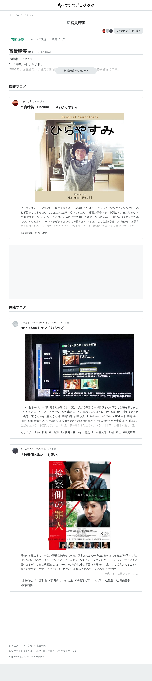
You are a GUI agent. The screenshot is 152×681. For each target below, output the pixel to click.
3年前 (66, 322)
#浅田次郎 (27, 432)
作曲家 (13, 59)
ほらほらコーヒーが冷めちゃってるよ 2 (40, 322)
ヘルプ (37, 651)
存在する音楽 (27, 101)
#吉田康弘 (115, 432)
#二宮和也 (41, 580)
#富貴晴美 (27, 232)
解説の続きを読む (74, 70)
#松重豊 (108, 580)
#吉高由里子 (122, 580)
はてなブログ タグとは (20, 651)
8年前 (53, 449)
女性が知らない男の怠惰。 (34, 449)
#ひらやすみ (42, 232)
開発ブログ (48, 651)
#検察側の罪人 (83, 580)
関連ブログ (58, 39)
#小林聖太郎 (99, 432)
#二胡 (98, 580)
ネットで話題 (38, 39)
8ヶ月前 (41, 101)
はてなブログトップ (67, 651)
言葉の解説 (17, 39)
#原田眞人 (55, 580)
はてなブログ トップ (23, 15)
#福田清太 (84, 432)
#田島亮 (54, 432)
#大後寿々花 (68, 432)
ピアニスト (28, 59)
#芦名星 (68, 580)
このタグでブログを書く (128, 30)
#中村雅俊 (41, 432)
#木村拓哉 (27, 580)
